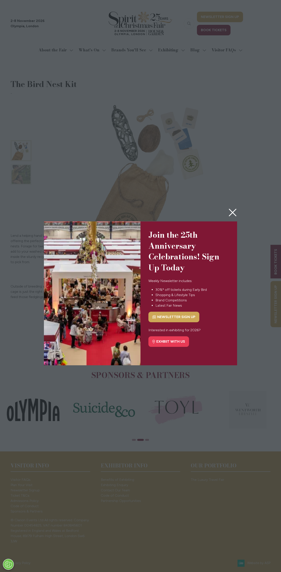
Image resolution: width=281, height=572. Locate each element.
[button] (232, 213)
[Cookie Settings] (8, 564)
